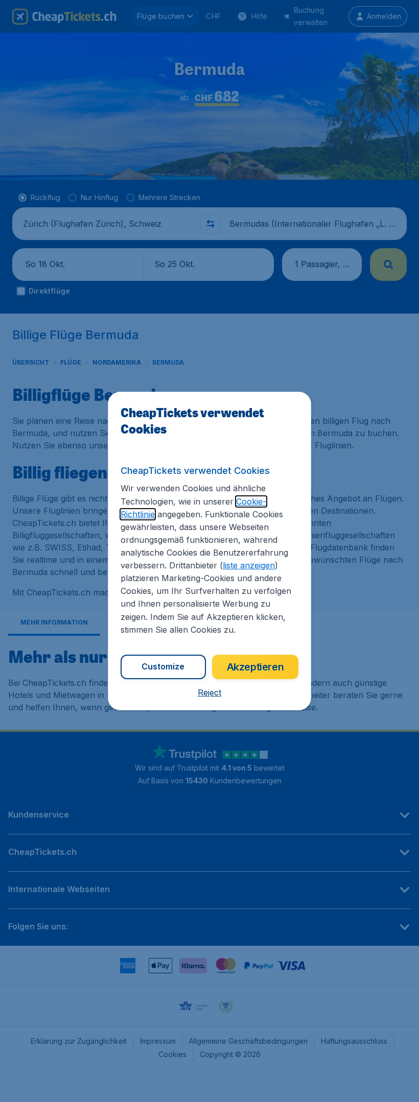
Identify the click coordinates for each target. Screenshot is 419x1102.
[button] (209, 692)
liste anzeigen (249, 565)
